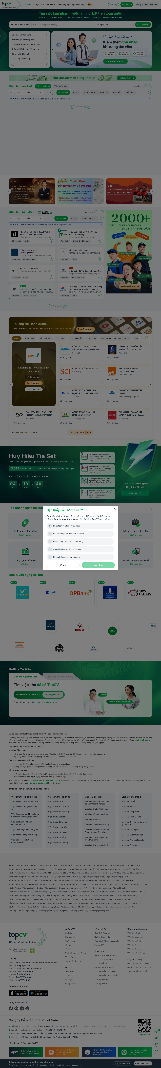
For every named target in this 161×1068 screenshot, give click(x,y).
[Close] (115, 509)
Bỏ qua (62, 565)
